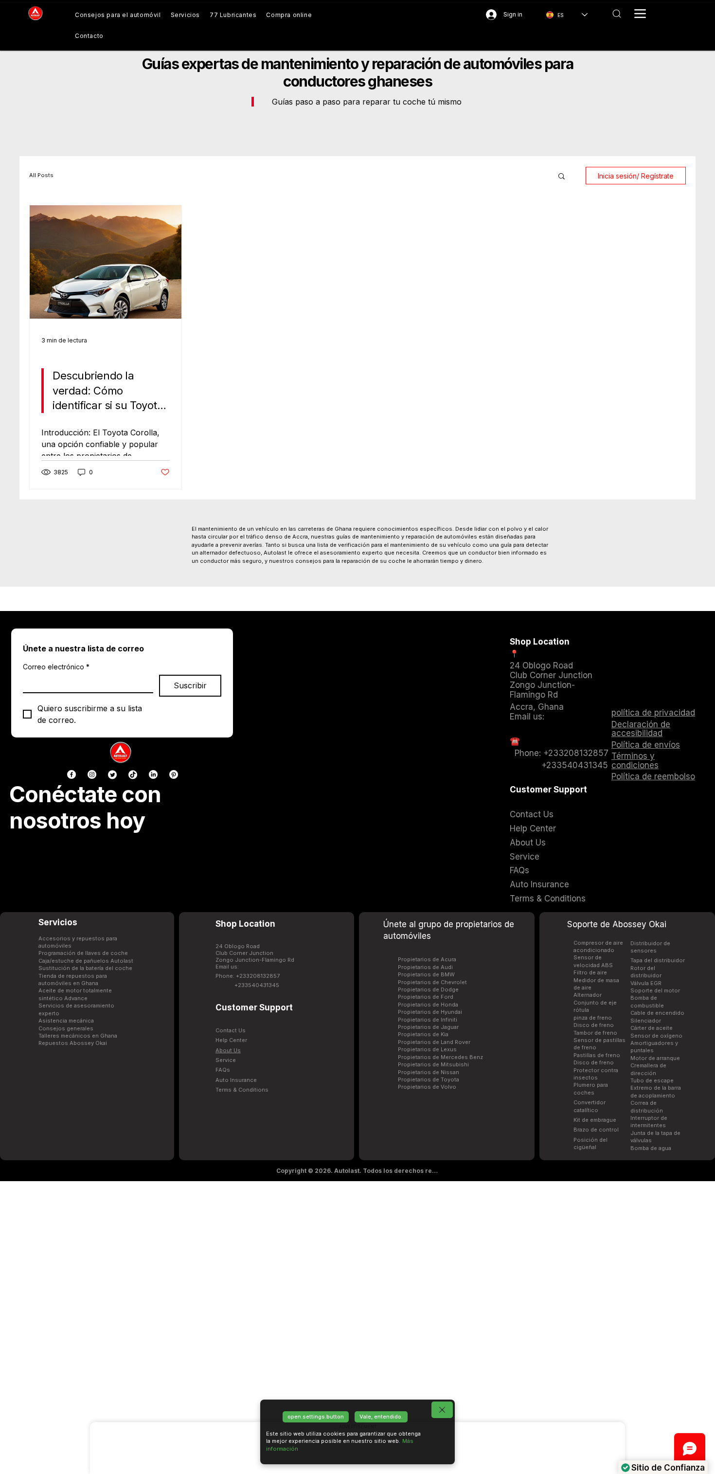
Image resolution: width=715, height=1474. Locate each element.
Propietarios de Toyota (428, 1079)
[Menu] (640, 13)
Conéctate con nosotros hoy (85, 807)
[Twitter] (112, 774)
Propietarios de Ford (425, 996)
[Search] (616, 13)
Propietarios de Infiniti (427, 1019)
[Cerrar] (442, 1410)
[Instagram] (92, 774)
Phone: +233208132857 (247, 975)
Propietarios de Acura (427, 959)
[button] (561, 177)
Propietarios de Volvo (427, 1086)
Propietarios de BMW (426, 974)
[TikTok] (132, 774)
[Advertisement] (357, 1327)
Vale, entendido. (381, 1416)
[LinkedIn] (153, 774)
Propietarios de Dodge (428, 989)
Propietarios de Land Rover (434, 1042)
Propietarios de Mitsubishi (433, 1064)
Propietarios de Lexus (427, 1049)
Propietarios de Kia (423, 1034)
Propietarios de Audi (425, 967)
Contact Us (230, 1030)
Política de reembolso (653, 776)
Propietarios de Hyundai (430, 1011)
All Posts (41, 175)
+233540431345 (256, 985)
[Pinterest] (173, 774)
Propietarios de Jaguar (428, 1027)
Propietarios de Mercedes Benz (440, 1057)
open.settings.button (315, 1416)
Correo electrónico (56, 667)
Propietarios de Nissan (428, 1072)
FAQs (222, 1069)
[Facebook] (71, 774)
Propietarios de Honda (428, 1004)
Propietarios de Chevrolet (432, 982)
